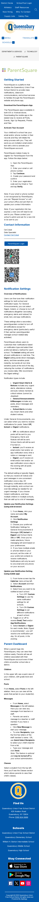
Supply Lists (9, 16)
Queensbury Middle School (18, 846)
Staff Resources (22, 7)
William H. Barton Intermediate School (18, 842)
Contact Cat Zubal (11, 235)
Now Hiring (8, 12)
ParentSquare (22, 57)
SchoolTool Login (24, 3)
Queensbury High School (18, 850)
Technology (32, 51)
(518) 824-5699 (21, 817)
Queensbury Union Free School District (18, 833)
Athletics (8, 7)
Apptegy (24, 899)
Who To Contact (23, 12)
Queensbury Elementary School (18, 837)
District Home (7, 3)
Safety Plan (23, 16)
